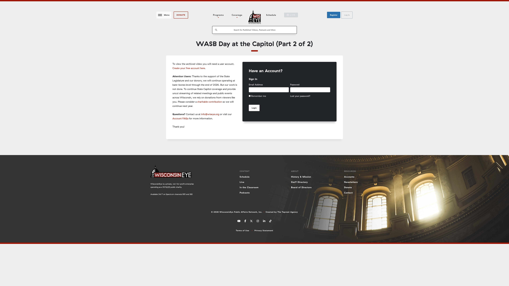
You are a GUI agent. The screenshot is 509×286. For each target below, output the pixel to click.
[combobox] (254, 30)
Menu (167, 15)
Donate (181, 15)
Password (294, 84)
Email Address (256, 84)
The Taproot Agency (287, 212)
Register (333, 15)
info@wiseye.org (210, 114)
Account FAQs (180, 118)
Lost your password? (300, 96)
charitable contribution (209, 101)
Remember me (258, 96)
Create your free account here (188, 68)
